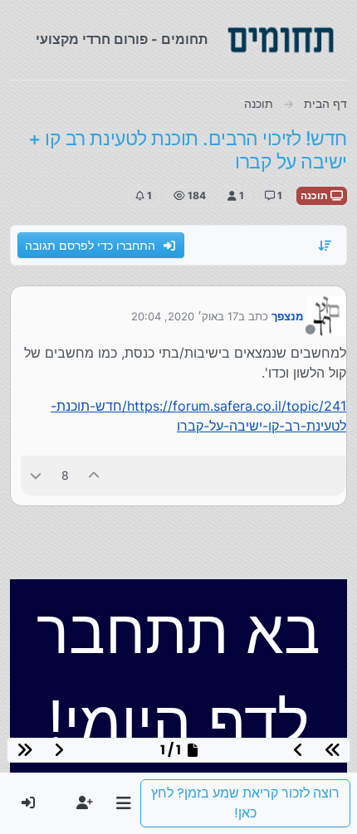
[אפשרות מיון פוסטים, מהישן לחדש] (325, 246)
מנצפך (287, 316)
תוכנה (315, 195)
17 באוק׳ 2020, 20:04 (184, 316)
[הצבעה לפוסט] (95, 475)
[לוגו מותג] (280, 40)
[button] (123, 803)
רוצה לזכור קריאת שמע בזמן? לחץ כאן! (245, 802)
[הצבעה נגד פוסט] (36, 475)
